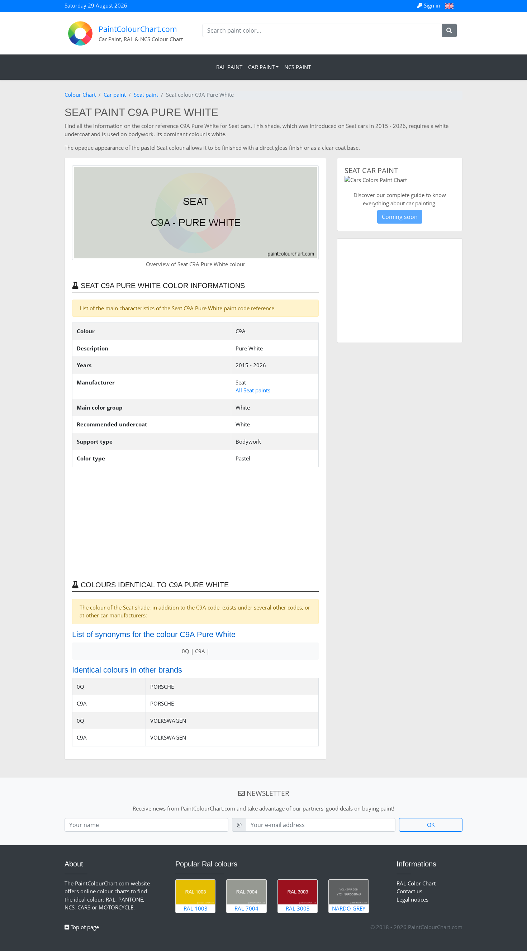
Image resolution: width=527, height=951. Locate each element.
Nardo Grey (348, 908)
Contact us (409, 891)
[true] (449, 30)
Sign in (432, 5)
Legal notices (412, 899)
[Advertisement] (195, 523)
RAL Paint (229, 67)
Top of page (84, 927)
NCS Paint (297, 67)
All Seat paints (253, 390)
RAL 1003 (196, 908)
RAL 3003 (298, 908)
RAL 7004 (246, 908)
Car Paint (261, 67)
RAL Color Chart (416, 883)
